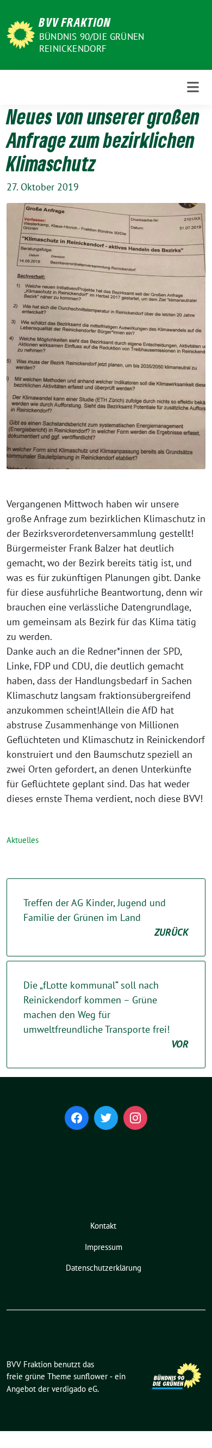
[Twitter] (106, 1118)
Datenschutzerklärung (103, 1267)
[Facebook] (76, 1118)
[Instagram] (135, 1118)
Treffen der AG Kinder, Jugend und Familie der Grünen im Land (106, 917)
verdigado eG (74, 1389)
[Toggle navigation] (192, 87)
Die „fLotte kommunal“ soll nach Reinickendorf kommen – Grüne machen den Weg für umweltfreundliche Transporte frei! (106, 1014)
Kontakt (103, 1225)
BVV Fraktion (75, 22)
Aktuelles (23, 840)
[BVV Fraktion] (21, 33)
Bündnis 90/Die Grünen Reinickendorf (91, 43)
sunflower (90, 1376)
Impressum (103, 1247)
